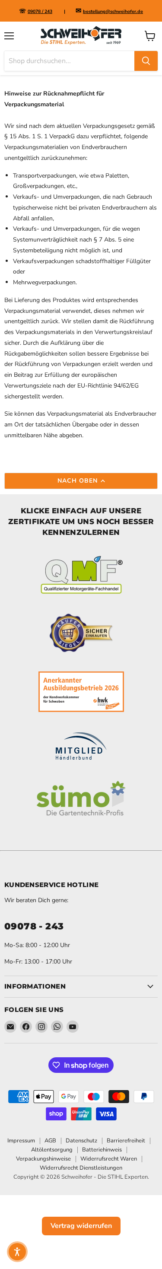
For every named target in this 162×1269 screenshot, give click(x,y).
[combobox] (69, 61)
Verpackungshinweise (43, 1159)
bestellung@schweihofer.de (113, 11)
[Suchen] (146, 61)
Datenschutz (81, 1141)
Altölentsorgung (52, 1150)
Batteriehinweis (102, 1150)
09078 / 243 (40, 11)
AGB (50, 1141)
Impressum (21, 1141)
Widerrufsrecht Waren (108, 1159)
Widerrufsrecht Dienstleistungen (81, 1168)
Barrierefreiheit (126, 1141)
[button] (17, 1251)
